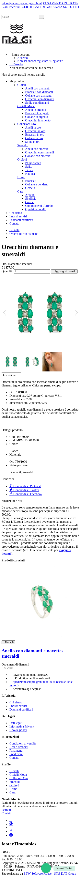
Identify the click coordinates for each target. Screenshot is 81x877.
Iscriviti (6, 809)
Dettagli (9, 642)
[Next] (76, 312)
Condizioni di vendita (22, 743)
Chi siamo (15, 212)
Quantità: (7, 271)
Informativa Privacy (21, 726)
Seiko (28, 166)
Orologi (22, 159)
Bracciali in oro (34, 134)
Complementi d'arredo (39, 205)
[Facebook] (11, 831)
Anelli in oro (33, 127)
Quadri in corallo (35, 209)
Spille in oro (32, 141)
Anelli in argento (35, 109)
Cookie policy (18, 730)
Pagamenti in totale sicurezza (30, 674)
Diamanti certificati (21, 220)
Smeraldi (22, 145)
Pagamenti (15, 750)
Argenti (30, 195)
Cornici (29, 202)
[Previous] (5, 312)
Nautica (30, 173)
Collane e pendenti (36, 184)
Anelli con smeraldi (37, 148)
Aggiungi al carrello (65, 271)
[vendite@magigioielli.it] (10, 827)
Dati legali (15, 723)
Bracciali (30, 180)
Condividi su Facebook (27, 494)
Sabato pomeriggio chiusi (26, 3)
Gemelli (30, 188)
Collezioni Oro (26, 124)
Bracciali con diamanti (39, 92)
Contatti (14, 223)
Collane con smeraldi (38, 156)
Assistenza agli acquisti (27, 689)
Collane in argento (36, 116)
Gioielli (22, 84)
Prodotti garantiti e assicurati (32, 678)
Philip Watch (33, 163)
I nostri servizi (18, 216)
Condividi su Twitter (26, 490)
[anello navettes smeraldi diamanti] (40, 601)
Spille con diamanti (37, 102)
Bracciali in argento (37, 113)
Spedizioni (16, 754)
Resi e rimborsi (18, 747)
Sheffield (30, 198)
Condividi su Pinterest (27, 486)
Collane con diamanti (38, 95)
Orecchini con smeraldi (39, 152)
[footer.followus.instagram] (11, 835)
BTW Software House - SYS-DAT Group (50, 873)
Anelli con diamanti (37, 88)
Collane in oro (34, 138)
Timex (29, 170)
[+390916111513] (10, 820)
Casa (20, 191)
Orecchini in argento (38, 120)
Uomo (21, 177)
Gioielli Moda (26, 106)
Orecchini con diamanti (39, 99)
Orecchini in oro (35, 131)
